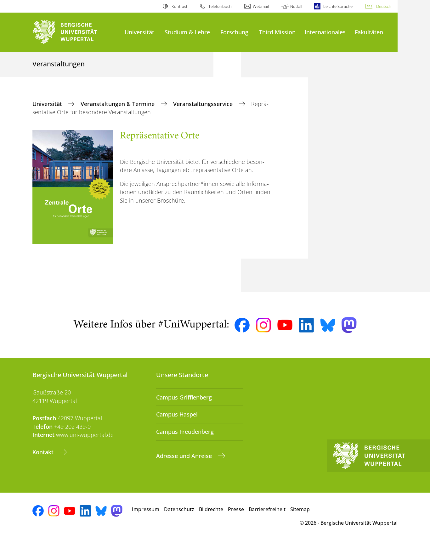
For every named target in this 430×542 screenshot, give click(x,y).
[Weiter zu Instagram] (263, 325)
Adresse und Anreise (184, 456)
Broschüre (170, 200)
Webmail (261, 6)
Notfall (296, 6)
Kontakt (43, 452)
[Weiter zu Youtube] (284, 325)
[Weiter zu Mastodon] (349, 325)
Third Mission (277, 32)
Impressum (145, 509)
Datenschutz (179, 509)
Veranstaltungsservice (203, 104)
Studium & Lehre (187, 32)
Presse (236, 509)
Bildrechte (211, 509)
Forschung (234, 32)
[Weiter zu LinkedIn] (306, 325)
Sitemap (300, 509)
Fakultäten (369, 32)
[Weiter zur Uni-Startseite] (75, 32)
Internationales (325, 32)
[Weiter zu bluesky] (327, 325)
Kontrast (179, 6)
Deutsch (383, 6)
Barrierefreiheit (267, 509)
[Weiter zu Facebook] (242, 325)
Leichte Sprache (338, 6)
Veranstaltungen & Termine (118, 104)
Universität (139, 32)
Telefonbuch (220, 6)
